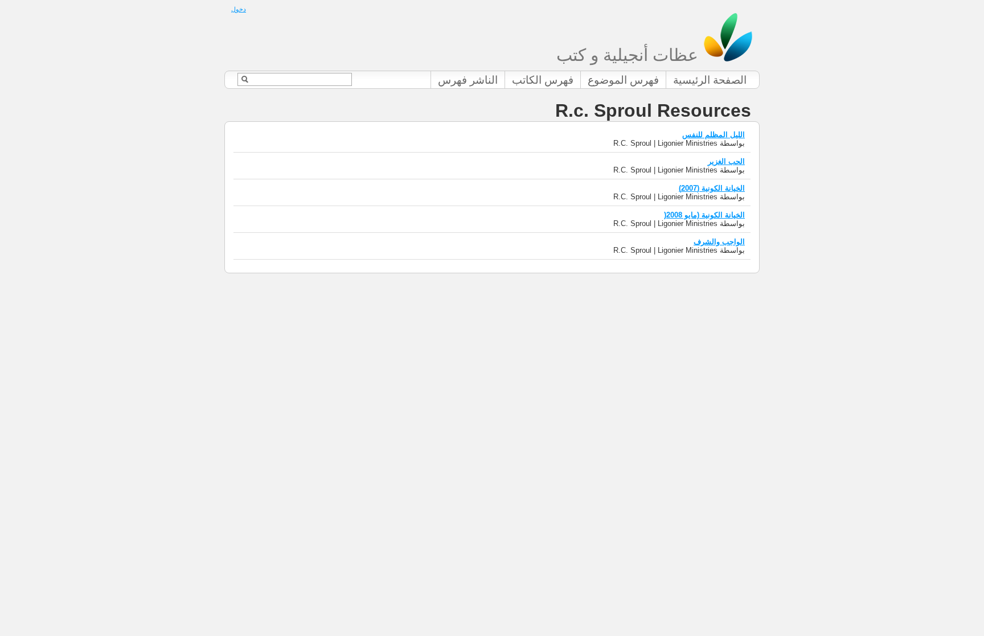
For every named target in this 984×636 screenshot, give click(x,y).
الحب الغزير (726, 161)
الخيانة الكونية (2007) (712, 188)
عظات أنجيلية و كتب (629, 55)
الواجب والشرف (719, 241)
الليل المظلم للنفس (713, 134)
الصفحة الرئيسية (710, 80)
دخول (238, 9)
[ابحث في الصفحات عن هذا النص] (244, 79)
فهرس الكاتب (542, 80)
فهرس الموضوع (623, 80)
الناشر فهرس (468, 80)
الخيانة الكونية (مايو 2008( (704, 215)
